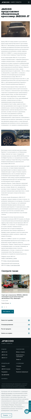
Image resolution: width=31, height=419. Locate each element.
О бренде (18, 366)
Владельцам (6, 363)
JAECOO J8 (4, 354)
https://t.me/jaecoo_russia (9, 258)
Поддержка (4, 371)
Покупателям (20, 349)
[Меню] (29, 2)
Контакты (4, 378)
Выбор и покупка (20, 352)
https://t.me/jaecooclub (13, 265)
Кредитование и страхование (20, 355)
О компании (20, 363)
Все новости (6, 311)
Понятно (5, 415)
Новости (18, 369)
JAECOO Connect (6, 369)
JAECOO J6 (4, 352)
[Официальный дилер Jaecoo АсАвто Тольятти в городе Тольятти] (5, 2)
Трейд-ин (18, 359)
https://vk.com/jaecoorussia (11, 261)
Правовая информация (22, 371)
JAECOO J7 (4, 357)
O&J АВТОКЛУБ (5, 374)
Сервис (3, 366)
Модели (4, 349)
